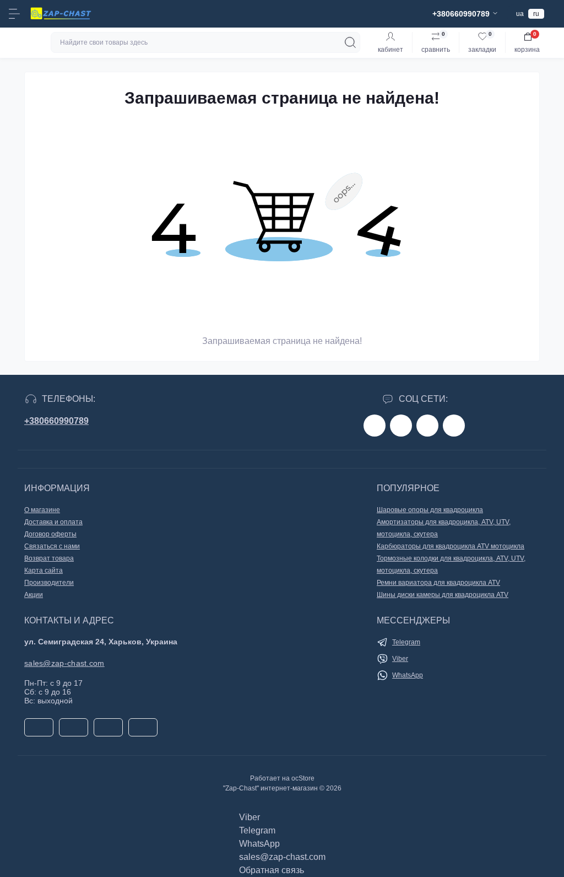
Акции (33, 595)
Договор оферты (50, 534)
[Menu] (14, 13)
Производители (49, 583)
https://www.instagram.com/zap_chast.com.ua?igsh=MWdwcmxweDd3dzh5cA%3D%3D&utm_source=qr (401, 426)
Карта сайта (43, 570)
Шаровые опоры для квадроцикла (430, 510)
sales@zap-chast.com (64, 663)
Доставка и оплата (53, 522)
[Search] (350, 42)
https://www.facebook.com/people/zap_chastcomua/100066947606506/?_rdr (375, 426)
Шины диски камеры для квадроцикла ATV (442, 595)
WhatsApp (407, 675)
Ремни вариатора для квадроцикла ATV (438, 583)
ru (536, 14)
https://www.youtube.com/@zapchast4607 (454, 426)
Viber (400, 659)
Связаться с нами (52, 546)
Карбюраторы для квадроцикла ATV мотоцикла (450, 546)
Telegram (406, 642)
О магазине (42, 510)
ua (520, 14)
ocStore (302, 778)
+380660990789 (56, 421)
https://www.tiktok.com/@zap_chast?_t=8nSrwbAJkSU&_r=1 (427, 426)
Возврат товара (49, 558)
